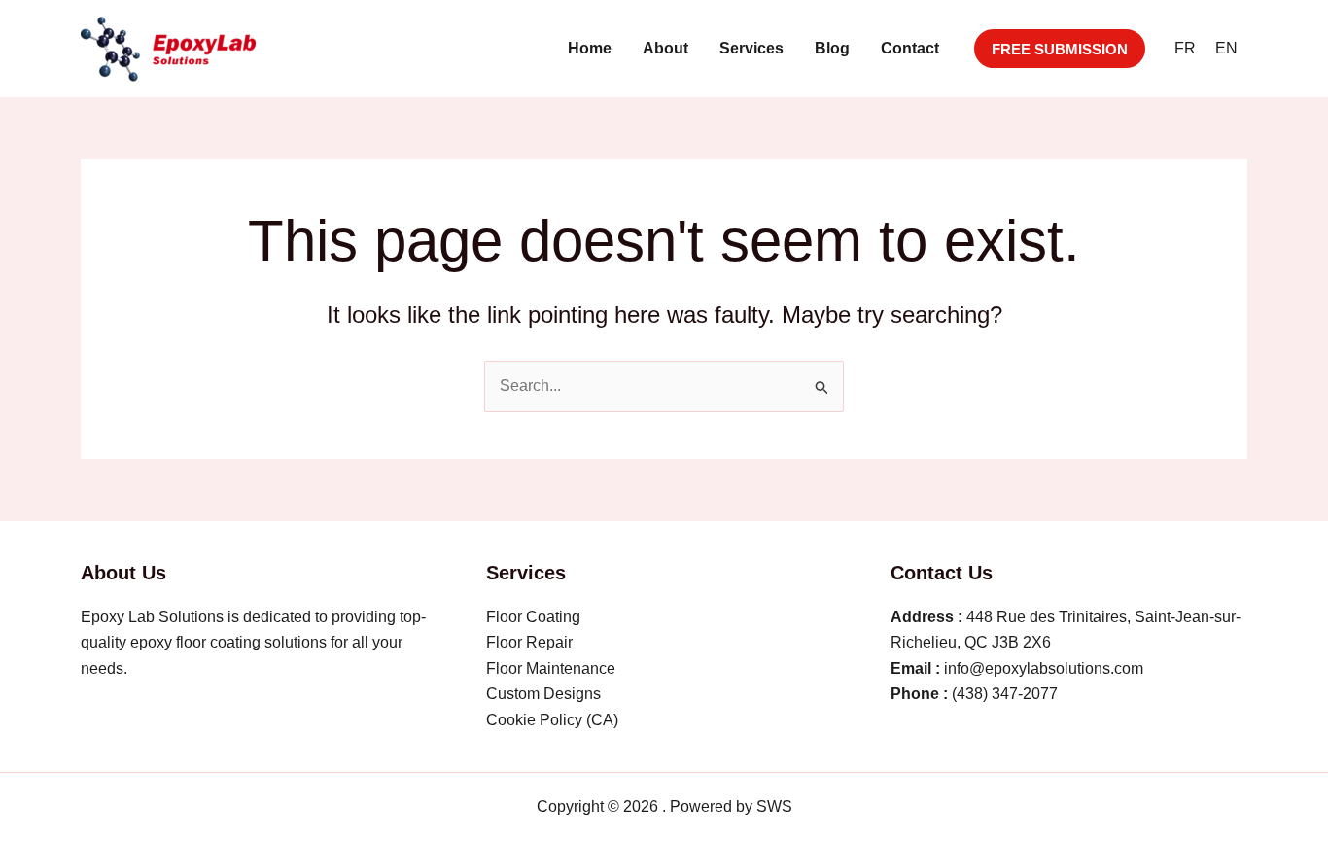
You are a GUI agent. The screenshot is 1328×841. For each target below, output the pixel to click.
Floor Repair (529, 642)
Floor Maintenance (550, 668)
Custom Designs (543, 693)
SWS (774, 806)
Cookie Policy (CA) (552, 720)
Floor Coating (533, 617)
